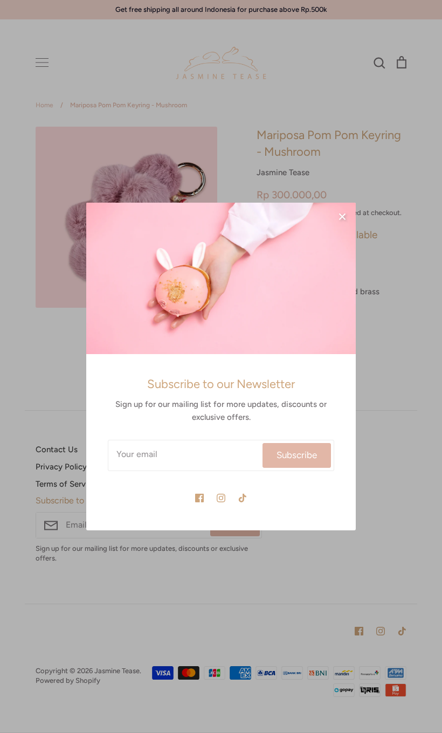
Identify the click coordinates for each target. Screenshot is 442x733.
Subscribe (297, 455)
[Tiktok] (242, 498)
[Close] (342, 216)
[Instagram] (221, 498)
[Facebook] (199, 498)
